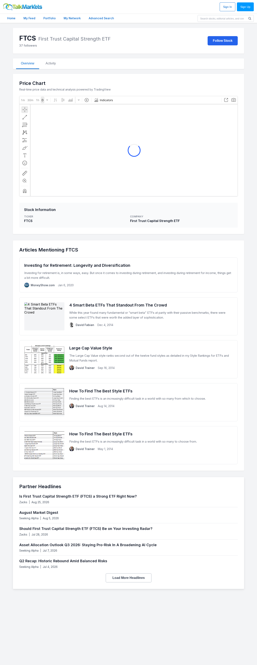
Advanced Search (101, 18)
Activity (51, 63)
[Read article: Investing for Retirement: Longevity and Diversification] (128, 275)
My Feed (29, 18)
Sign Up (245, 6)
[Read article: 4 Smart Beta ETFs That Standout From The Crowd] (128, 316)
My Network (72, 18)
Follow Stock (223, 40)
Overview (27, 63)
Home (11, 18)
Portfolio (49, 18)
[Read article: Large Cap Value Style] (128, 359)
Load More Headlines (128, 577)
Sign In (227, 6)
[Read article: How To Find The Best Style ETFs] (128, 402)
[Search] (249, 18)
